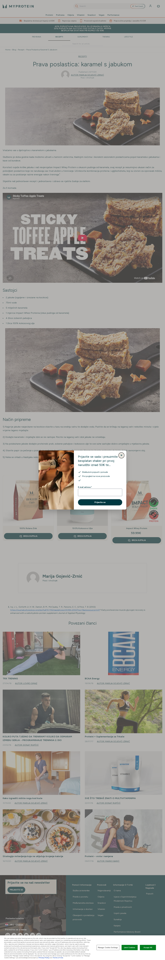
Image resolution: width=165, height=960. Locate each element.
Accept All (148, 947)
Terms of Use (58, 958)
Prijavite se (100, 502)
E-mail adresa (85, 487)
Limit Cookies (129, 947)
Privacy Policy (44, 958)
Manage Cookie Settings (108, 947)
